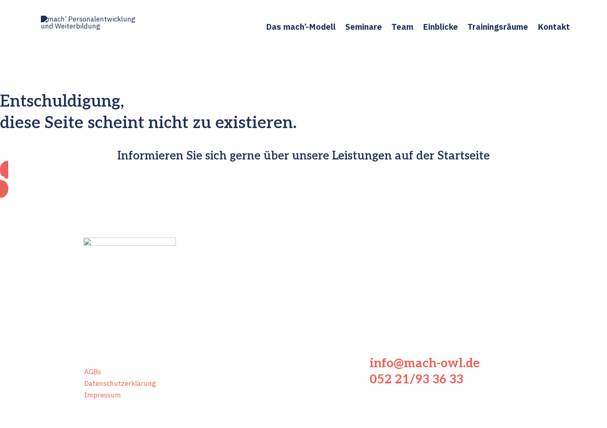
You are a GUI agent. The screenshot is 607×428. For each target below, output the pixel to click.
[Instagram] (115, 340)
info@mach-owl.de (425, 363)
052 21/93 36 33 (416, 379)
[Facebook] (90, 340)
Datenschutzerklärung (120, 383)
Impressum (102, 394)
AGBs (92, 371)
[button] (303, 179)
